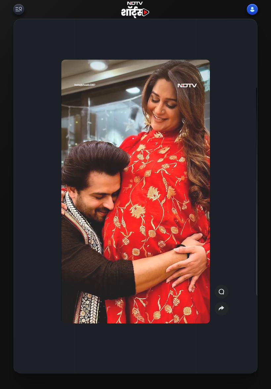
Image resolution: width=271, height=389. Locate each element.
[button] (242, 196)
